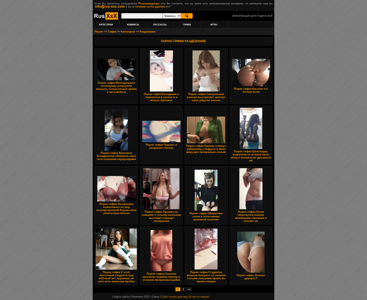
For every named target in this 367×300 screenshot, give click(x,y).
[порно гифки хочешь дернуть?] (251, 271)
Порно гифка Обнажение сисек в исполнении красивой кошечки (206, 216)
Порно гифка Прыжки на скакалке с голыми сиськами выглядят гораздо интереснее (161, 216)
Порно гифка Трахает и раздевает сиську (161, 146)
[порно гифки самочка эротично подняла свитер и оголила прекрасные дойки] (161, 270)
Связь (155, 296)
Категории (128, 31)
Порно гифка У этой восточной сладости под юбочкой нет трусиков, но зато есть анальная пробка (116, 277)
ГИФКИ (187, 24)
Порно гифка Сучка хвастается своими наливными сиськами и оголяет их (251, 216)
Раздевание (148, 31)
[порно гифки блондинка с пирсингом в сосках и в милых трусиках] (161, 90)
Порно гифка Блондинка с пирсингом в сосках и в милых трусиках (161, 97)
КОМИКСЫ (133, 24)
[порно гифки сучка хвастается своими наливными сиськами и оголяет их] (250, 208)
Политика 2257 (140, 296)
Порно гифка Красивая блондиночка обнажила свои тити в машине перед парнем (116, 156)
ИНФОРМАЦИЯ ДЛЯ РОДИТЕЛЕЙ (252, 16)
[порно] (106, 18)
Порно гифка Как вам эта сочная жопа (251, 90)
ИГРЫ (213, 24)
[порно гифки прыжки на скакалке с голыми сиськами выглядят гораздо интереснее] (161, 208)
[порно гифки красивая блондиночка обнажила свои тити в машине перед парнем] (116, 149)
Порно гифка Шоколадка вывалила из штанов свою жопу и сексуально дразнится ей (251, 156)
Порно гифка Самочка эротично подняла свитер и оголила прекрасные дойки (161, 276)
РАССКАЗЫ (160, 24)
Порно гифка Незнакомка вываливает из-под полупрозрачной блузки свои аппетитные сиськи (116, 208)
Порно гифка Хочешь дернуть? (251, 277)
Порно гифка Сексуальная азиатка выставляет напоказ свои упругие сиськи (206, 97)
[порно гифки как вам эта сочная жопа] (251, 85)
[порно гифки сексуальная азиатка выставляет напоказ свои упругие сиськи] (206, 90)
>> (189, 289)
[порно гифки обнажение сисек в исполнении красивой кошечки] (206, 209)
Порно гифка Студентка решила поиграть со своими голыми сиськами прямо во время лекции (206, 277)
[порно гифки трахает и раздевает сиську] (161, 141)
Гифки (112, 31)
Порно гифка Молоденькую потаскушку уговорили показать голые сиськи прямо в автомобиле (116, 87)
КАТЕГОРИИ (106, 24)
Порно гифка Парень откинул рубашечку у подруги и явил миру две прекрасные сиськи (206, 148)
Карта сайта (121, 296)
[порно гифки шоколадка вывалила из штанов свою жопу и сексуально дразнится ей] (251, 147)
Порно (99, 31)
